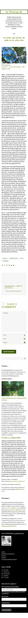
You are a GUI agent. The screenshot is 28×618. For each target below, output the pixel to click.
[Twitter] (4, 265)
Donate (4, 556)
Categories (5, 67)
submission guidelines (18, 481)
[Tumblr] (9, 265)
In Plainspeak (14, 12)
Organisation (6, 603)
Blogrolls (20, 510)
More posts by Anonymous (13, 291)
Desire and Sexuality (15, 67)
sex (21, 258)
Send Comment (8, 352)
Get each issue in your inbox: (10, 587)
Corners (8, 508)
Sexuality (6, 261)
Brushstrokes (11, 510)
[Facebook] (2, 265)
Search (24, 358)
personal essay (13, 258)
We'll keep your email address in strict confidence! (13, 592)
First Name (5, 596)
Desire (5, 258)
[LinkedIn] (11, 265)
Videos (16, 508)
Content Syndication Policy (9, 559)
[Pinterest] (7, 265)
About (3, 552)
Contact (4, 558)
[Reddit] (13, 265)
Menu (14, 34)
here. (19, 484)
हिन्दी (23, 67)
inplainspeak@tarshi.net (9, 526)
